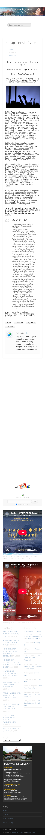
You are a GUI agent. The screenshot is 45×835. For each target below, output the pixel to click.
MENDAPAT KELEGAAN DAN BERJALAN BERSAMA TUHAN (11, 706)
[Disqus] (22, 390)
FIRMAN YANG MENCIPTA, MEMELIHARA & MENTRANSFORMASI (12, 695)
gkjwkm (12, 49)
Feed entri (6, 814)
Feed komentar (8, 818)
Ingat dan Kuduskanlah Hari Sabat (32, 703)
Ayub (9, 322)
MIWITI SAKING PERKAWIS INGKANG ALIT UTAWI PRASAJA (10, 673)
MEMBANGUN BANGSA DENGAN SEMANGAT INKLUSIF (11, 643)
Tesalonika (10, 326)
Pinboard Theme (18, 833)
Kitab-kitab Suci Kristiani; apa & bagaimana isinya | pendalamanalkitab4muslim (34, 634)
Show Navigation (36, 21)
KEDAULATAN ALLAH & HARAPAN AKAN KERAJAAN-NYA (11, 684)
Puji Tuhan (31, 322)
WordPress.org (8, 822)
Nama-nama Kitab (34, 638)
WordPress (31, 833)
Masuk (5, 810)
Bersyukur (19, 322)
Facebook (20, 31)
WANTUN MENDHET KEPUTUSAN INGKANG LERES (11, 634)
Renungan (12, 55)
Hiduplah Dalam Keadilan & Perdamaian (32, 658)
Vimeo (25, 31)
